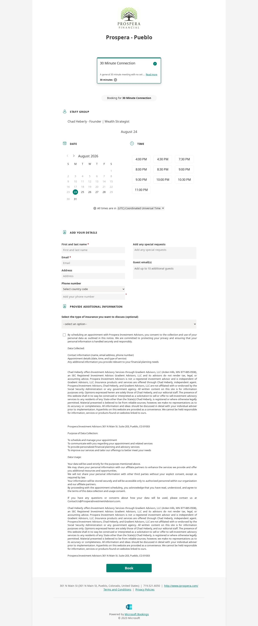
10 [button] (75, 181)
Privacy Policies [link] (144, 589)
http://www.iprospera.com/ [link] (181, 585)
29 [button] (111, 192)
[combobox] (165, 269)
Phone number (71, 283)
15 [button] (111, 181)
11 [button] (82, 181)
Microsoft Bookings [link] (137, 614)
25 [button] (82, 192)
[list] (129, 74)
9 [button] (68, 181)
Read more (151, 74)
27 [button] (96, 192)
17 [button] (75, 186)
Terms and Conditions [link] (117, 589)
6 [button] (97, 176)
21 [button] (104, 186)
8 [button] (111, 176)
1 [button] (111, 171)
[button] (68, 156)
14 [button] (104, 181)
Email (65, 257)
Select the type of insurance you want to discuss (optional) (100, 317)
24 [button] (75, 192)
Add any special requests (149, 244)
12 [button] (89, 181)
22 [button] (111, 186)
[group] (162, 175)
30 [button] (68, 199)
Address (67, 270)
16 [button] (68, 186)
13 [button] (96, 181)
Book (129, 568)
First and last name (74, 244)
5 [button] (89, 176)
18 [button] (82, 186)
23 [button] (68, 192)
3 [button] (75, 176)
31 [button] (75, 199)
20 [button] (96, 186)
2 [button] (68, 176)
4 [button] (82, 176)
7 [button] (104, 176)
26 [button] (89, 192)
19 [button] (89, 186)
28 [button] (104, 192)
